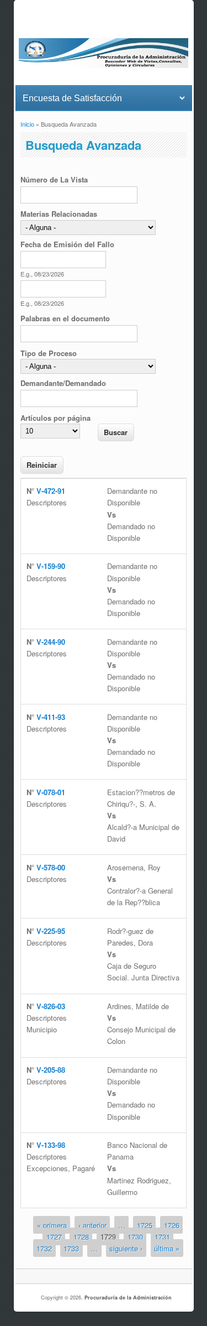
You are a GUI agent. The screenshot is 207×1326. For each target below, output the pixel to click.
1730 (135, 1236)
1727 (54, 1236)
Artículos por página (55, 418)
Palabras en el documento (65, 318)
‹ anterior (92, 1224)
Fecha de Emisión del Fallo (67, 244)
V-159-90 (50, 566)
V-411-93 (50, 717)
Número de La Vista (54, 179)
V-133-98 (50, 1145)
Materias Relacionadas (58, 213)
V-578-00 (50, 867)
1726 (171, 1224)
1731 (162, 1236)
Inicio (27, 123)
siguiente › (125, 1248)
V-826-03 (50, 1006)
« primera (52, 1224)
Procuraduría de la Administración (128, 1297)
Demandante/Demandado (63, 383)
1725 (144, 1224)
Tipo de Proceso (48, 353)
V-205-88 (50, 1069)
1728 (81, 1236)
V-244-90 (50, 641)
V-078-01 (50, 792)
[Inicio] (103, 65)
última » (166, 1248)
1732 (44, 1248)
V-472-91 (50, 490)
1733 (71, 1248)
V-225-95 (50, 931)
